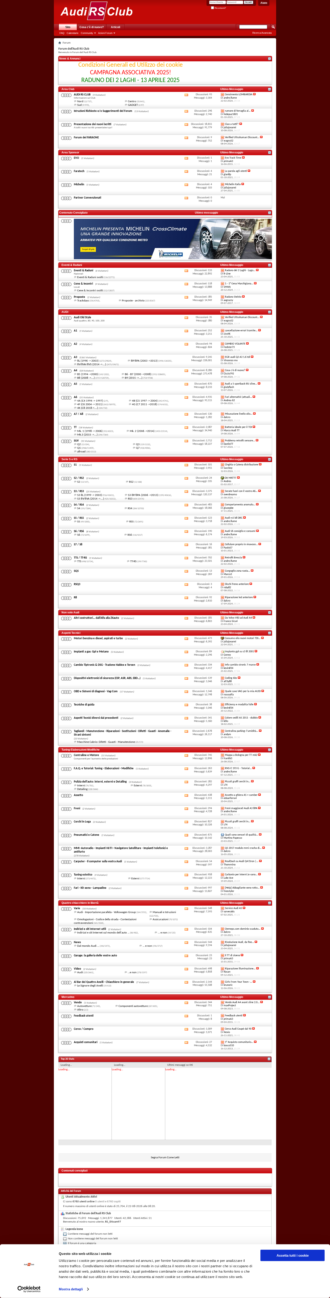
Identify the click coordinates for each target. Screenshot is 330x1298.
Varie (77, 908)
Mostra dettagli (71, 1289)
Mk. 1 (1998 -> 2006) (90, 431)
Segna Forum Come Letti (165, 1157)
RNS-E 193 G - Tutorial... (238, 768)
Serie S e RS (69, 459)
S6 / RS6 (79, 531)
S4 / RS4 (79, 504)
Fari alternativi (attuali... (238, 397)
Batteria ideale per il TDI (238, 427)
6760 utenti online (84, 1201)
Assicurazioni (160, 919)
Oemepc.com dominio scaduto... (242, 929)
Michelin (79, 184)
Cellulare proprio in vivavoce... (241, 544)
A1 (75, 330)
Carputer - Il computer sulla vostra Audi (98, 861)
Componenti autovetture (133, 1006)
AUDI (65, 312)
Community (87, 33)
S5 (78, 521)
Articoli (115, 27)
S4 (78, 508)
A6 (75, 397)
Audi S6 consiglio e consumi (240, 531)
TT (75, 427)
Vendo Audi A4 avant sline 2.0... (242, 1002)
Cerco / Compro (83, 1029)
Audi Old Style (82, 317)
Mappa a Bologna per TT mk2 (241, 755)
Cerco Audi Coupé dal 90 (238, 1029)
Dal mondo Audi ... (88, 945)
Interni (81, 785)
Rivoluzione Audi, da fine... (239, 942)
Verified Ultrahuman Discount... (242, 137)
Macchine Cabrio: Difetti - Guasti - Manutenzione (106, 742)
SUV (76, 440)
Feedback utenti (84, 1015)
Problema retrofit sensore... (240, 440)
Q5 (79, 448)
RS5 (131, 521)
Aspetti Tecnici (71, 633)
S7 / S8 (78, 544)
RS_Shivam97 (113, 1221)
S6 (78, 534)
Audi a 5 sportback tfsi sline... (241, 384)
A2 (75, 344)
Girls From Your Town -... (238, 982)
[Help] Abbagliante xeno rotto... (242, 888)
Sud (79, 105)
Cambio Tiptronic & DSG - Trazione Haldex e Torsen (104, 664)
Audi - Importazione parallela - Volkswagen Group (106, 912)
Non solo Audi (70, 612)
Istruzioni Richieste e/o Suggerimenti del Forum (103, 111)
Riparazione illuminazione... (240, 968)
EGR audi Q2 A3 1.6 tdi (237, 357)
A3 (75, 357)
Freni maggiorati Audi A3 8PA (241, 808)
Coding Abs (231, 678)
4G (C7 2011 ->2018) (144, 404)
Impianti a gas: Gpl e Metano (91, 651)
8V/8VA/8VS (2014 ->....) (91, 364)
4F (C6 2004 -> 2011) (90, 404)
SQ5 (76, 571)
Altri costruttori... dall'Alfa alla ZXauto (96, 618)
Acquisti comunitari (85, 1042)
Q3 (138, 444)
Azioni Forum (105, 33)
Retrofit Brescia (233, 557)
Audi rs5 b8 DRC (233, 518)
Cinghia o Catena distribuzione (241, 464)
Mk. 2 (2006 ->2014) (142, 431)
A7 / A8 (78, 414)
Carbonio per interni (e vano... (241, 874)
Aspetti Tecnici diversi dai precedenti (96, 717)
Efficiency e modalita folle (239, 704)
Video (77, 968)
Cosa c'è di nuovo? (91, 27)
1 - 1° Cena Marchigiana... (239, 283)
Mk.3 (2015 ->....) (87, 434)
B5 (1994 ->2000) (87, 374)
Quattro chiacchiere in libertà (80, 902)
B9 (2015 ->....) (133, 377)
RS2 (131, 481)
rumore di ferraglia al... (238, 111)
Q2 (79, 444)
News (77, 942)
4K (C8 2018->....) (87, 408)
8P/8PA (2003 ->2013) (144, 360)
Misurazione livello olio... (238, 414)
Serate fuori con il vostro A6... (241, 491)
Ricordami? (220, 8)
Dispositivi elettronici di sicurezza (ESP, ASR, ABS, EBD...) (107, 678)
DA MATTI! (230, 478)
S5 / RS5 (79, 518)
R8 (75, 597)
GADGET (133, 105)
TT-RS (133, 561)
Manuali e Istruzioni (164, 912)
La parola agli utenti (236, 171)
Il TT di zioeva (232, 955)
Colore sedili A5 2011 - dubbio (241, 717)
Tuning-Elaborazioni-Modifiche (81, 749)
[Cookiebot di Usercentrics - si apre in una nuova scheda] (29, 1289)
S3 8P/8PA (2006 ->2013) (143, 495)
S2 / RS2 (79, 478)
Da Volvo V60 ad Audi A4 (238, 618)
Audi (80, 972)
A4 (75, 370)
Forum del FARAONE (86, 137)
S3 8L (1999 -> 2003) (89, 495)
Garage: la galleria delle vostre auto (95, 955)
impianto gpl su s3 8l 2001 (239, 651)
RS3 (130, 498)
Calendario (72, 33)
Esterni (138, 785)
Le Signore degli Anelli (90, 985)
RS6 (130, 534)
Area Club (68, 89)
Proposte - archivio (133, 300)
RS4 (130, 508)
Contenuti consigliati (75, 1170)
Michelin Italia (233, 184)
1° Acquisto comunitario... (239, 1042)
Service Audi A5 (233, 908)
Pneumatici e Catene (86, 835)
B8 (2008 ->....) (86, 377)
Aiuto (263, 2)
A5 (75, 384)
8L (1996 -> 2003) (88, 360)
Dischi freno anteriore (237, 584)
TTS (79, 561)
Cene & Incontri (83, 283)
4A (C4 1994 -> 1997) (90, 400)
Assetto (78, 795)
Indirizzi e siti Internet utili (90, 929)
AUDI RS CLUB (82, 94)
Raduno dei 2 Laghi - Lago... (240, 270)
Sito (67, 27)
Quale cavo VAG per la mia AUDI (243, 691)
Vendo (78, 1002)
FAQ (61, 33)
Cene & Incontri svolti (90, 290)
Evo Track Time (233, 158)
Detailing (82, 789)
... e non (162, 932)
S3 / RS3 (79, 491)
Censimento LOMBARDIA (238, 94)
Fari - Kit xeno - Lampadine (90, 888)
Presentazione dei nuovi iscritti (92, 124)
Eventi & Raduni (72, 265)
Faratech (79, 171)
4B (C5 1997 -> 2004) (145, 400)
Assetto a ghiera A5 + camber (241, 795)
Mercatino (68, 997)
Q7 (138, 448)
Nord (80, 101)
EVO (76, 158)
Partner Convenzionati (87, 197)
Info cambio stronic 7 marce (240, 664)
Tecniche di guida (84, 704)
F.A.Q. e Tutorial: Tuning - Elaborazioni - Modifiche (104, 768)
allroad (81, 451)
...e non (132, 972)
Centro (132, 101)
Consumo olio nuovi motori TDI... (242, 638)
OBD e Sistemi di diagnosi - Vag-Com (96, 691)
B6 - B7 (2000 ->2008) (138, 374)
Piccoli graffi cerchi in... (237, 781)
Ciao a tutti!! (232, 124)
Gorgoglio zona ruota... (237, 571)
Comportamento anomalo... (240, 504)
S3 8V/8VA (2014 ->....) (90, 498)
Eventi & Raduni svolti (90, 277)
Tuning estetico (83, 874)
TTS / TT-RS (80, 557)
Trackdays (83, 300)
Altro (80, 1009)
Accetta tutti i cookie (293, 1255)
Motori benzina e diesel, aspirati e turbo (98, 638)
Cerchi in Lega (82, 821)
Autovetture (84, 1006)
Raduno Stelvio (233, 297)
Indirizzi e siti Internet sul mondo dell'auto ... (103, 932)
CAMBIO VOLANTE (235, 344)
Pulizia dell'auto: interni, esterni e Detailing (100, 781)
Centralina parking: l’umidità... (241, 731)
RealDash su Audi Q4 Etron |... (241, 861)
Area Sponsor (70, 152)
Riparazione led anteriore (239, 597)
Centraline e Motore (86, 755)
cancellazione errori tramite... (241, 330)
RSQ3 (77, 584)
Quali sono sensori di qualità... (241, 835)
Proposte (79, 297)
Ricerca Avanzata (262, 32)
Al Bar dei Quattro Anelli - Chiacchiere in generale (104, 982)
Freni (77, 808)
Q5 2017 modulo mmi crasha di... (243, 848)
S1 (75, 464)
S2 (78, 481)
